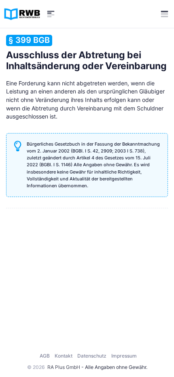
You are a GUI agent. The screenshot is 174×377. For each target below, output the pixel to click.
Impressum (124, 356)
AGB (45, 356)
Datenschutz (91, 356)
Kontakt (63, 356)
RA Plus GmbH (63, 367)
